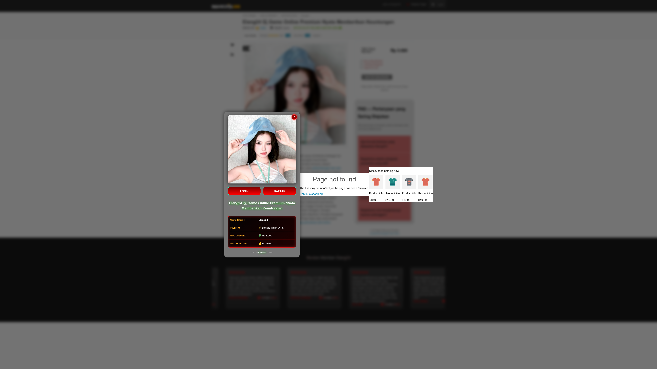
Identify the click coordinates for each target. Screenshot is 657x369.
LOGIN (244, 191)
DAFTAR (279, 191)
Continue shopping (311, 194)
